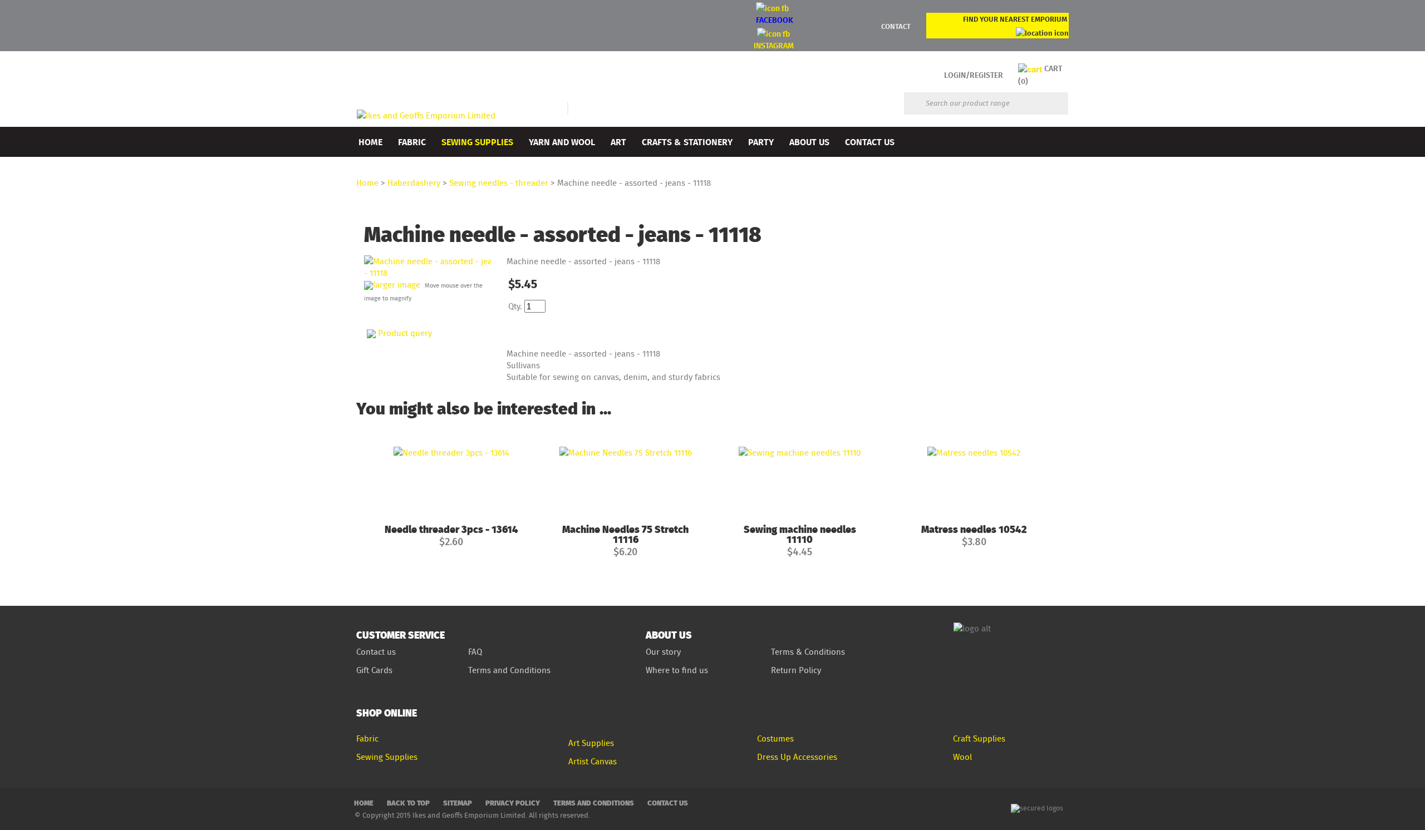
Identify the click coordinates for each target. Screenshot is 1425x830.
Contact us (376, 651)
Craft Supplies (979, 738)
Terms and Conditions (510, 670)
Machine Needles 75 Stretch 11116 (625, 534)
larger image (396, 284)
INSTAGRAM (774, 45)
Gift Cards (374, 670)
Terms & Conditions (808, 651)
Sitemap (457, 802)
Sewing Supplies (477, 142)
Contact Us (870, 142)
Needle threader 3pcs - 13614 (451, 529)
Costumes (775, 738)
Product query (405, 333)
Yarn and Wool (562, 142)
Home (370, 142)
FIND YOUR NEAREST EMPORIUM (1015, 18)
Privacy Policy (512, 802)
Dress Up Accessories (797, 756)
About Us (809, 142)
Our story (663, 651)
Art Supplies (591, 743)
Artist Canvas (592, 761)
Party (761, 142)
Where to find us (677, 670)
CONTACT (896, 26)
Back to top (408, 802)
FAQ (475, 651)
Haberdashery (413, 182)
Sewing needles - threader (498, 182)
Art (618, 142)
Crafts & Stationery (687, 142)
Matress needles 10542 (974, 529)
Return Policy (796, 670)
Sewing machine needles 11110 (800, 534)
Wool (962, 756)
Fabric (412, 142)
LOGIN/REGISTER (973, 75)
